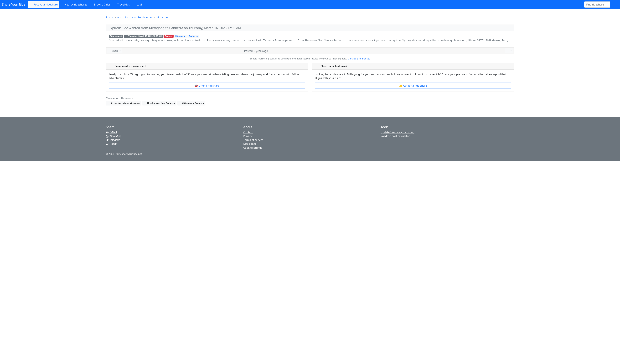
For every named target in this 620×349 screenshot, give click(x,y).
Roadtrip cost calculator (395, 136)
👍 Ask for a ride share (413, 85)
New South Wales (142, 17)
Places (110, 17)
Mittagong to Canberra (193, 103)
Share (115, 50)
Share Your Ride (13, 4)
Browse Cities (101, 4)
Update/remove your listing (397, 132)
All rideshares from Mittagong (125, 103)
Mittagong (162, 17)
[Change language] (614, 4)
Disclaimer (249, 144)
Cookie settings (252, 147)
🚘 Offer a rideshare (207, 85)
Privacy (247, 136)
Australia (122, 17)
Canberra (193, 36)
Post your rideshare (45, 4)
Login (139, 4)
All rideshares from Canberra (161, 103)
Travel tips (123, 4)
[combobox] (595, 4)
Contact (248, 132)
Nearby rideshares (75, 4)
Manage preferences (358, 58)
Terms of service (253, 140)
